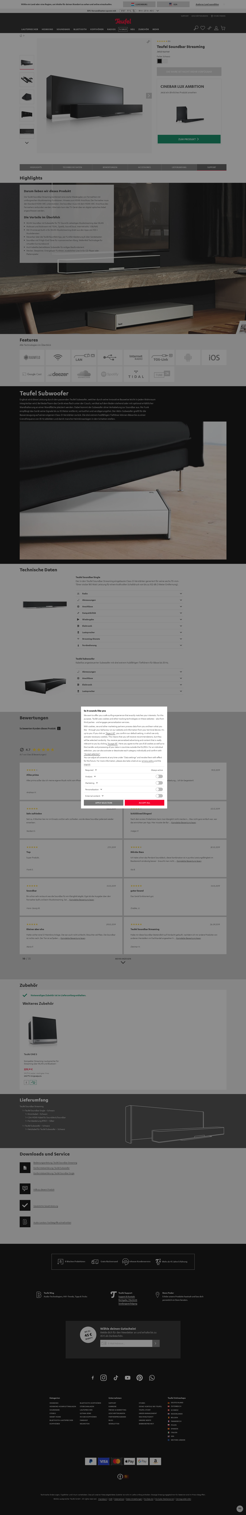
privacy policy (148, 760)
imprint (87, 764)
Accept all (144, 802)
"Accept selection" (92, 754)
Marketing (89, 783)
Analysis (88, 776)
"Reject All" (110, 733)
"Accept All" (112, 743)
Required (89, 770)
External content (92, 796)
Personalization (92, 789)
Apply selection (103, 802)
